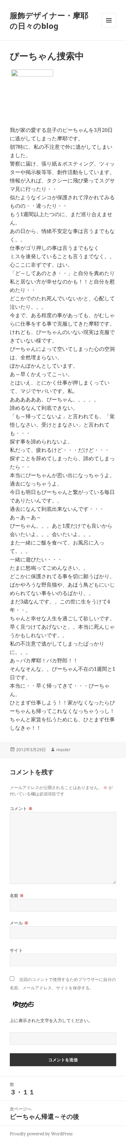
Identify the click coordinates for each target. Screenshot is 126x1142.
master (63, 750)
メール (19, 923)
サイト (16, 950)
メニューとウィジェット (109, 27)
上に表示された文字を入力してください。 (51, 1020)
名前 (17, 896)
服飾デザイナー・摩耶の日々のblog (49, 20)
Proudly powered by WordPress (41, 1134)
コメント (21, 809)
